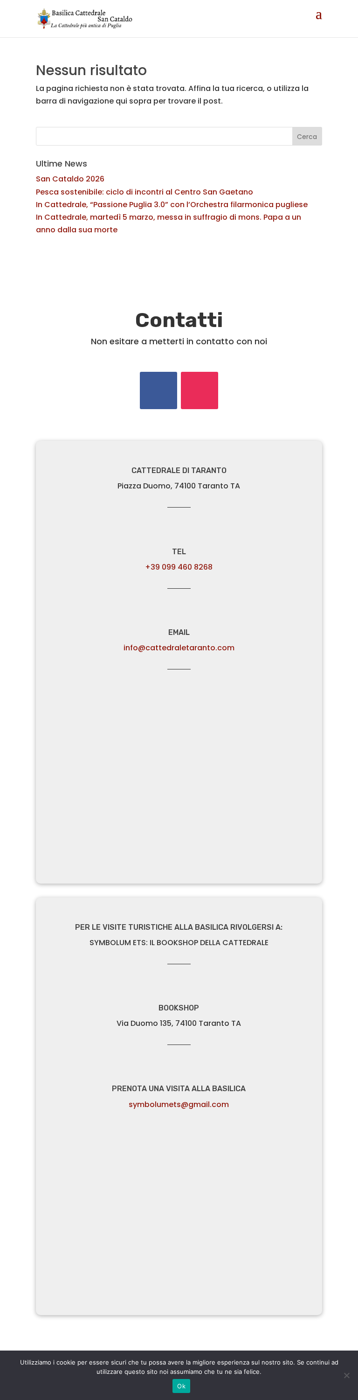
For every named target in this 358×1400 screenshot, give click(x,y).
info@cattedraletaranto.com (179, 647)
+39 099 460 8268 (179, 567)
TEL (179, 551)
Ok (181, 1386)
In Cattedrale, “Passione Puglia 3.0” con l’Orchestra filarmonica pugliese (172, 204)
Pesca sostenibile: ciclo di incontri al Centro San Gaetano (144, 192)
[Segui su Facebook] (158, 390)
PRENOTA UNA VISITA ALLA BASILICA (179, 1088)
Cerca (307, 136)
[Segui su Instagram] (199, 390)
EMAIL (179, 632)
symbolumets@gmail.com (179, 1104)
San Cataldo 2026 (70, 179)
